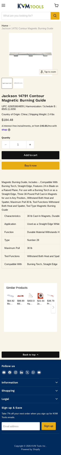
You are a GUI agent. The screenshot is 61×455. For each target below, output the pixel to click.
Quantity (6, 137)
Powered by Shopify (30, 449)
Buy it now (31, 165)
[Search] (55, 16)
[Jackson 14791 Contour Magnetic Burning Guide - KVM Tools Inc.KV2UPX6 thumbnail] (7, 83)
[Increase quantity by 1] (30, 145)
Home (5, 25)
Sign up (48, 426)
